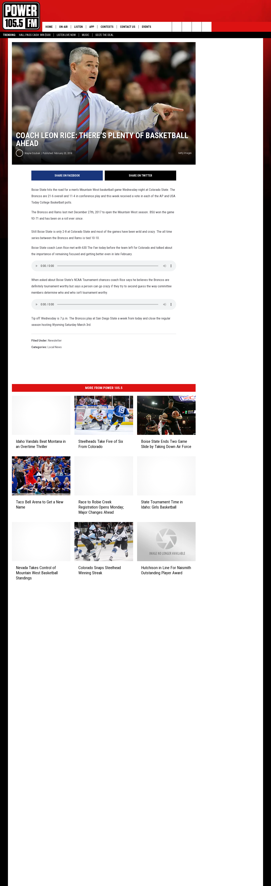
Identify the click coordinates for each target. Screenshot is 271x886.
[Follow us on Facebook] (197, 27)
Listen (78, 26)
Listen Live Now (66, 35)
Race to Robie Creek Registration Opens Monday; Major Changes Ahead (101, 507)
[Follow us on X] (206, 27)
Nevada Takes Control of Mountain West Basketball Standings (37, 572)
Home (49, 26)
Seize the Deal (104, 35)
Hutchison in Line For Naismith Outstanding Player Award (166, 570)
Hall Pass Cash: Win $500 (35, 35)
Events (146, 26)
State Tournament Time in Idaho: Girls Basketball (162, 505)
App (91, 26)
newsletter (55, 340)
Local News (55, 347)
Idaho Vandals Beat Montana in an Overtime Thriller (41, 444)
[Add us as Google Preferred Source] (187, 27)
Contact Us (127, 26)
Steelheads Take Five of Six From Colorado (100, 444)
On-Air (63, 26)
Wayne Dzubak (32, 153)
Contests (107, 26)
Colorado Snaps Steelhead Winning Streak (99, 570)
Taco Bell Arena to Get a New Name (39, 505)
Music (85, 35)
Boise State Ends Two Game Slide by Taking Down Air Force (166, 444)
